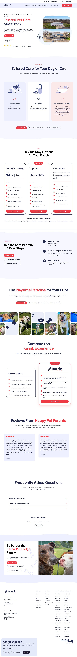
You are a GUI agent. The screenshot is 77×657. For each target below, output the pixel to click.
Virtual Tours (27, 5)
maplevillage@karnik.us (8, 603)
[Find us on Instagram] (6, 605)
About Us (34, 5)
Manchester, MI (67, 609)
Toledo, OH (57, 593)
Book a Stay (38, 602)
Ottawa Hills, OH (58, 602)
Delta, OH (57, 634)
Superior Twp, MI (67, 616)
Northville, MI (67, 622)
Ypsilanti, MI (66, 596)
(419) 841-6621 (7, 616)
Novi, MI (66, 629)
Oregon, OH (57, 605)
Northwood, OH (58, 620)
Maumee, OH (57, 598)
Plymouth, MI (66, 620)
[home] (8, 5)
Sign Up (55, 243)
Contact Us (38, 525)
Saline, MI (66, 598)
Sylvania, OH (57, 596)
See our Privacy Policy (8, 648)
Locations (46, 5)
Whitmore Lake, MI (68, 607)
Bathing (46, 598)
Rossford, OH (57, 616)
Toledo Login (7, 41)
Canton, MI (66, 618)
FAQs (37, 596)
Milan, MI (66, 605)
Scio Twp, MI (67, 613)
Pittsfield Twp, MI (67, 611)
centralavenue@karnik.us (9, 617)
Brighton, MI (66, 631)
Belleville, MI (66, 625)
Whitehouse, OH (58, 609)
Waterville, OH (58, 607)
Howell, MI (66, 634)
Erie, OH (56, 631)
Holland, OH (57, 600)
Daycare (47, 593)
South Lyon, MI (67, 627)
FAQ (51, 5)
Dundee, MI (66, 636)
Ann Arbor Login (7, 40)
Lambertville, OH (58, 629)
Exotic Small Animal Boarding (49, 603)
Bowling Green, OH (58, 618)
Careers (37, 598)
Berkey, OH (57, 611)
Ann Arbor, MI (67, 593)
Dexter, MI (66, 600)
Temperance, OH (58, 627)
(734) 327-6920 (7, 602)
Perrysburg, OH (58, 613)
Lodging (46, 596)
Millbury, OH (57, 625)
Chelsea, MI (66, 602)
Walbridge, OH (58, 622)
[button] (40, 5)
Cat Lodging (47, 600)
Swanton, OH (57, 636)
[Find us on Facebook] (4, 605)
